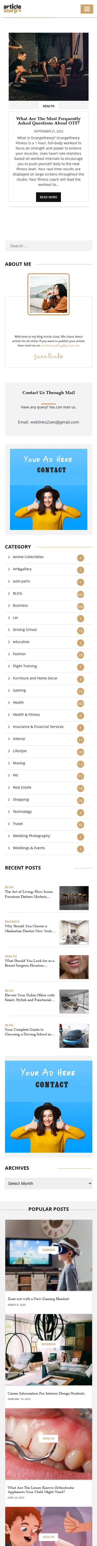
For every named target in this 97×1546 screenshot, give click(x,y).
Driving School (25, 629)
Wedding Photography (31, 835)
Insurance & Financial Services (38, 726)
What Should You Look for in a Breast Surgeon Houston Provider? (29, 963)
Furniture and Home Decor (35, 678)
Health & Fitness (26, 714)
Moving (19, 763)
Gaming (19, 690)
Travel (18, 823)
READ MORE (48, 197)
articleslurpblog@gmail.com (60, 345)
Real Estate (22, 787)
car (15, 617)
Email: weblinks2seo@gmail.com (48, 422)
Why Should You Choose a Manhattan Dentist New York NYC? (28, 928)
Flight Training (25, 666)
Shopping (21, 799)
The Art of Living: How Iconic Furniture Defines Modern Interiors (29, 894)
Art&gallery (22, 569)
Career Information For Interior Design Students (46, 1394)
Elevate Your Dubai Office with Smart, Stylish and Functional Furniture (29, 997)
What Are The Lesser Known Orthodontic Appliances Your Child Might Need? (41, 1490)
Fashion (19, 653)
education (21, 641)
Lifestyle (20, 750)
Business (20, 605)
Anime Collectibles (28, 556)
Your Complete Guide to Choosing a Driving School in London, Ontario (28, 1032)
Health (18, 702)
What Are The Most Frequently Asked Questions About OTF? (48, 120)
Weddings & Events (29, 848)
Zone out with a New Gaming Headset (38, 1299)
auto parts (21, 581)
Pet (15, 775)
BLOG (17, 593)
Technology (22, 811)
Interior (19, 738)
